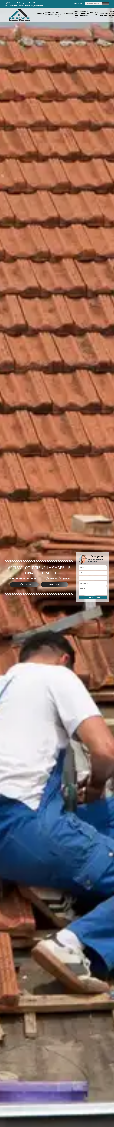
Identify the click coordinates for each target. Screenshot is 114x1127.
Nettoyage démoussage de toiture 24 (84, 15)
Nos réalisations (24, 584)
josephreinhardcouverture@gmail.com (26, 6)
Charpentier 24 (68, 15)
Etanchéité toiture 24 (104, 15)
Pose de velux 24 (76, 15)
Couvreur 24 (40, 15)
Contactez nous (54, 584)
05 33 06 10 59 (13, 3)
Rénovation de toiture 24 (49, 15)
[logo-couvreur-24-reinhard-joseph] (19, 15)
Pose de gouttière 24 (58, 15)
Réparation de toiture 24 (94, 15)
